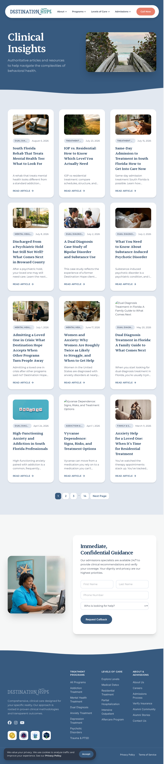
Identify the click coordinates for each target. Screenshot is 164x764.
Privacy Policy (127, 754)
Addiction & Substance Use (82, 426)
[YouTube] (22, 723)
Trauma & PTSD (79, 738)
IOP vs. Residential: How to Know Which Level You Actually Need (80, 156)
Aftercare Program (113, 719)
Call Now (146, 11)
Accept (86, 754)
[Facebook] (10, 723)
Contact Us (139, 720)
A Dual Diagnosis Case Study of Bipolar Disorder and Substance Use (80, 249)
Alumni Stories (141, 715)
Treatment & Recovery (80, 140)
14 (85, 496)
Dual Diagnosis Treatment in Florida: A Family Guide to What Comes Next (133, 342)
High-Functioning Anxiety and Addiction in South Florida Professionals (30, 441)
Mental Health (24, 234)
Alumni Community (144, 709)
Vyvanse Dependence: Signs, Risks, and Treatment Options (80, 441)
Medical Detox (110, 684)
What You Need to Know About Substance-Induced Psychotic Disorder (131, 249)
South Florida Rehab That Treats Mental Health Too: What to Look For (29, 156)
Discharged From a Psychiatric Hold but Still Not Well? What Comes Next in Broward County (29, 251)
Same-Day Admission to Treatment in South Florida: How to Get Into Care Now (131, 158)
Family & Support (127, 426)
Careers (137, 688)
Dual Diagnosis (24, 140)
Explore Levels (110, 679)
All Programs (78, 682)
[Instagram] (15, 723)
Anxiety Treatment (81, 713)
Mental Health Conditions (82, 327)
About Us (138, 682)
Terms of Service (147, 754)
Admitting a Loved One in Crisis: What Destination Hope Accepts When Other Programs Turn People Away (29, 348)
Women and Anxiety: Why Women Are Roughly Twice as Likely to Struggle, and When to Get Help (82, 348)
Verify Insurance (142, 703)
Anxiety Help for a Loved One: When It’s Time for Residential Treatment (129, 443)
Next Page (100, 496)
